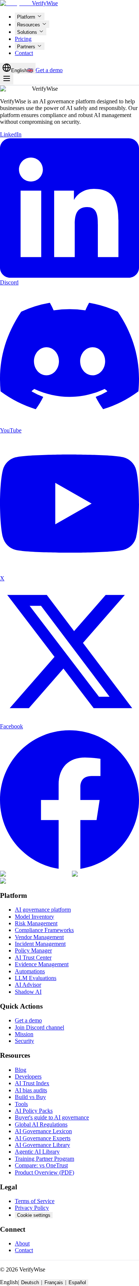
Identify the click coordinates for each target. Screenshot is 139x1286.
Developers (28, 1076)
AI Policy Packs (34, 1111)
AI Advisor (28, 985)
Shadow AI (28, 992)
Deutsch (30, 1282)
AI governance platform (43, 909)
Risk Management (36, 923)
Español (77, 1282)
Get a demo (49, 70)
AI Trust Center (33, 957)
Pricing (23, 39)
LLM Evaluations (35, 978)
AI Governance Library (42, 1145)
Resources (28, 25)
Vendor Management (39, 937)
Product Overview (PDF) (44, 1172)
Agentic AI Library (37, 1151)
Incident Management (40, 944)
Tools (21, 1104)
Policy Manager (33, 950)
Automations (30, 971)
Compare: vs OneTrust (41, 1165)
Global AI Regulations (41, 1124)
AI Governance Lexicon (43, 1131)
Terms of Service (34, 1201)
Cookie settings (33, 1215)
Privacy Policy (32, 1208)
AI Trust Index (32, 1083)
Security (24, 1041)
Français (53, 1282)
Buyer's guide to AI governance (52, 1117)
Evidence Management (42, 964)
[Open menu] (6, 79)
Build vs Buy (30, 1097)
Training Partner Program (44, 1159)
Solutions (27, 32)
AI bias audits (31, 1090)
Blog (20, 1070)
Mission (24, 1034)
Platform (26, 17)
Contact (24, 53)
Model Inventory (34, 916)
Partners (26, 46)
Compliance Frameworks (44, 930)
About (22, 1243)
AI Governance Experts (42, 1138)
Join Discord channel (39, 1027)
